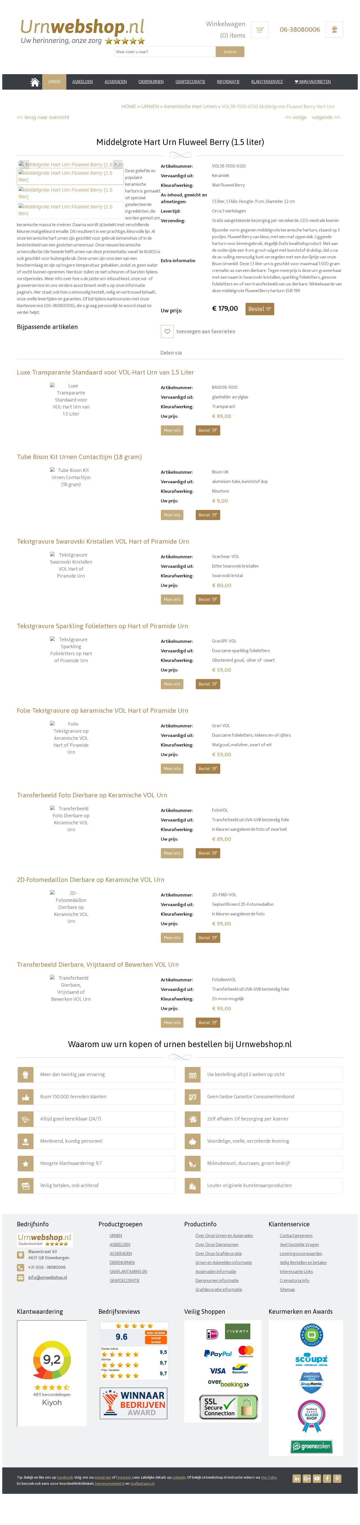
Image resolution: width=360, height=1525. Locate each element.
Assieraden (121, 1254)
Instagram (102, 1477)
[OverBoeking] (228, 1387)
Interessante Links (296, 1272)
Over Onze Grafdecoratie (218, 1254)
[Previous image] (24, 164)
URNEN (150, 106)
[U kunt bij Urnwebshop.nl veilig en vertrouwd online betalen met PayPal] (218, 1356)
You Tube (268, 1477)
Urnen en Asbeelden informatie (223, 1263)
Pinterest (123, 1477)
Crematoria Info (294, 1281)
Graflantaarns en (128, 1272)
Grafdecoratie (125, 1281)
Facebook (65, 1477)
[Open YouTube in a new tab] (317, 1478)
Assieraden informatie (215, 1272)
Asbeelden (120, 1245)
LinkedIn (179, 1477)
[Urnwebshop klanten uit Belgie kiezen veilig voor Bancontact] (240, 1372)
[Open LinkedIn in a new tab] (296, 1478)
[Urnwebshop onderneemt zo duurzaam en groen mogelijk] (312, 1452)
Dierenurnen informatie (217, 1281)
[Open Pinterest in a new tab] (337, 1478)
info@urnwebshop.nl (47, 1277)
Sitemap (287, 1289)
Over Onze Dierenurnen (216, 1245)
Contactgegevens (296, 1236)
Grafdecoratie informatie (218, 1289)
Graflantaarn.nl (142, 1483)
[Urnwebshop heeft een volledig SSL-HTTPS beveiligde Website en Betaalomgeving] (228, 1418)
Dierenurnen (122, 1263)
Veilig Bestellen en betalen (303, 1263)
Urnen (116, 1236)
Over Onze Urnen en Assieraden (224, 1236)
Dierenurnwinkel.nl (110, 1483)
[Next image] (117, 164)
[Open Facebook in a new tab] (327, 1478)
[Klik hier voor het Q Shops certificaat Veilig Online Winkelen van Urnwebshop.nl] (311, 1345)
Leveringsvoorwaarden (301, 1254)
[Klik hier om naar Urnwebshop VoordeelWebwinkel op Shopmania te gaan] (311, 1392)
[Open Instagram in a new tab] (307, 1478)
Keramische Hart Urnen (190, 106)
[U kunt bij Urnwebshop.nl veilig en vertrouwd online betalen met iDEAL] (212, 1338)
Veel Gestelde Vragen (299, 1245)
